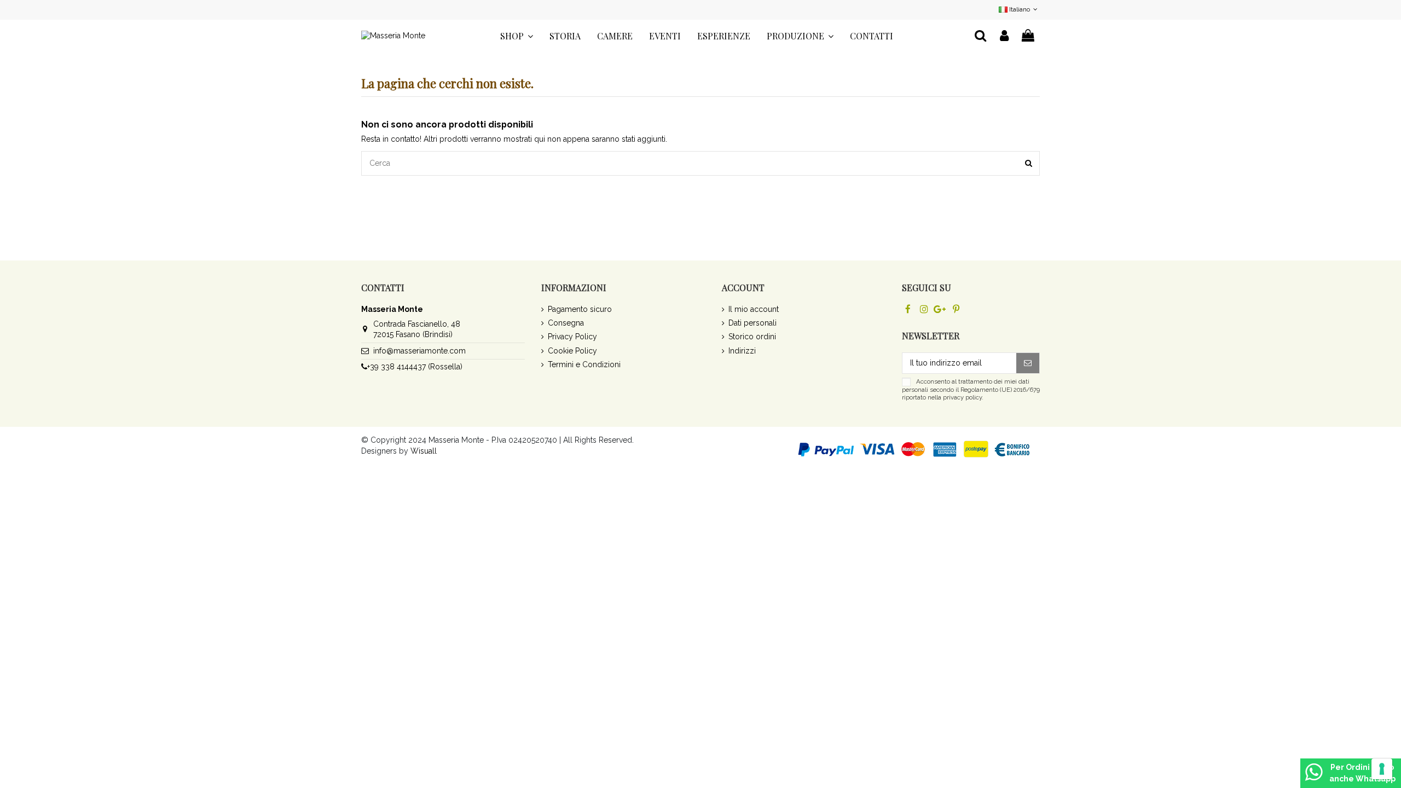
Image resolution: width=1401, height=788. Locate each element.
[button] (516, 36)
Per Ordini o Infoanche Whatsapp (1362, 773)
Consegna (566, 322)
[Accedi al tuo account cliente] (1004, 36)
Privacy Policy (572, 336)
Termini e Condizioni (584, 364)
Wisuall (423, 451)
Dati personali (752, 322)
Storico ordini (752, 336)
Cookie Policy (572, 350)
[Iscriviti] (1027, 363)
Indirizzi (742, 350)
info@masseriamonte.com (419, 350)
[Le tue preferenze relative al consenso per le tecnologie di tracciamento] (1381, 768)
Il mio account (753, 309)
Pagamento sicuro (580, 309)
